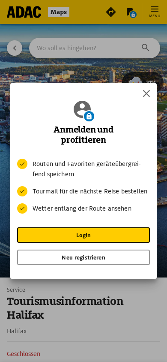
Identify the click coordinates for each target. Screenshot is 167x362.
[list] (83, 186)
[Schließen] (146, 93)
